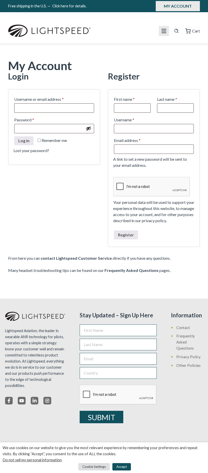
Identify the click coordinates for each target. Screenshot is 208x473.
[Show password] (88, 128)
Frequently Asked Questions (132, 270)
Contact (183, 327)
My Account (178, 6)
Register (126, 234)
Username (132, 119)
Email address (135, 140)
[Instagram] (47, 400)
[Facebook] (9, 400)
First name (124, 99)
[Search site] (176, 30)
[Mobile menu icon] (164, 31)
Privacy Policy (188, 356)
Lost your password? (31, 150)
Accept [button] (121, 467)
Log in (23, 140)
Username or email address (46, 99)
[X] (21, 400)
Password (31, 119)
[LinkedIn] (34, 400)
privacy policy (154, 220)
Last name (167, 99)
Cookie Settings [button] (94, 467)
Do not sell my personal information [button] (32, 460)
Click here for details (69, 6)
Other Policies (188, 365)
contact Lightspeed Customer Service (76, 258)
